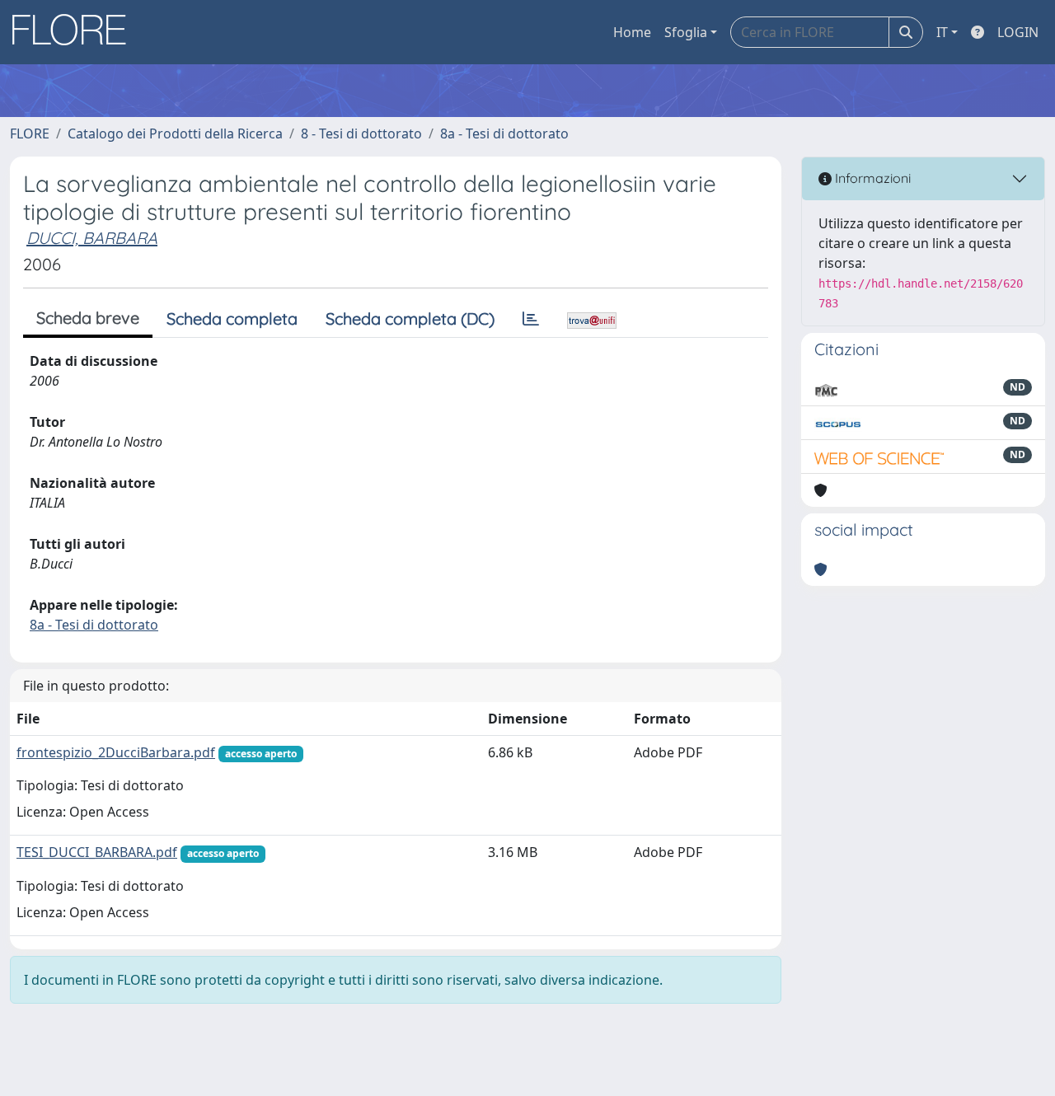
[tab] (531, 319)
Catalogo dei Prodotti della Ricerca (175, 133)
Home (632, 32)
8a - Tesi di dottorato (504, 133)
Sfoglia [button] (685, 32)
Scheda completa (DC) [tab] (410, 318)
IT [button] (942, 32)
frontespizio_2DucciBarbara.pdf (115, 752)
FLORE (29, 133)
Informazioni (871, 178)
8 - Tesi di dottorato (361, 133)
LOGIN (1018, 32)
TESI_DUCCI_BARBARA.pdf (96, 852)
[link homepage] (75, 32)
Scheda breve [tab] (87, 317)
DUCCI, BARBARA (91, 237)
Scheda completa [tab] (232, 318)
